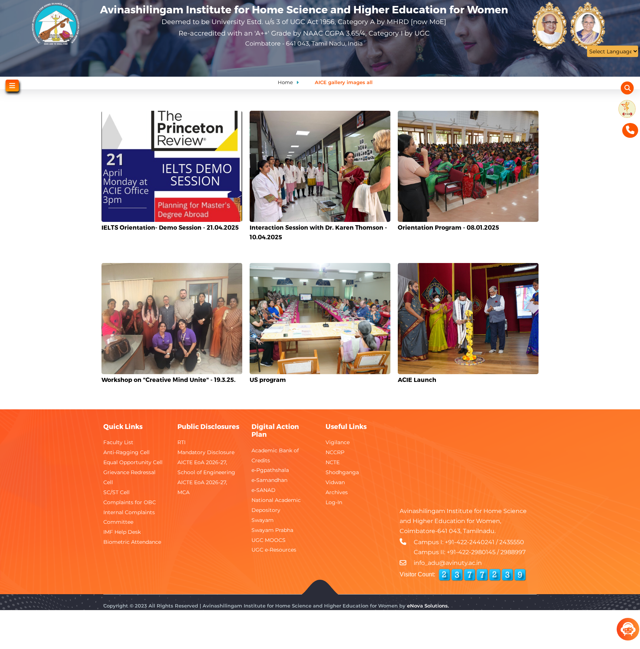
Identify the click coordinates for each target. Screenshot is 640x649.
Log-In (334, 502)
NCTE (333, 462)
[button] (171, 116)
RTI (181, 442)
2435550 (511, 542)
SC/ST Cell (116, 492)
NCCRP (335, 452)
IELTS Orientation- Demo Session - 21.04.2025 (170, 227)
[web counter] (482, 575)
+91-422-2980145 (471, 552)
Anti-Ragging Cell (126, 452)
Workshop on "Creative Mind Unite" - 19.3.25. (168, 379)
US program (268, 379)
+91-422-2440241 (469, 542)
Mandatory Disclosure (205, 452)
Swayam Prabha (272, 530)
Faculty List (118, 442)
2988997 (513, 552)
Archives (337, 492)
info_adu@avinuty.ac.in (448, 562)
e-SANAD (263, 490)
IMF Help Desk (122, 532)
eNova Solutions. (428, 606)
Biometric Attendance (132, 542)
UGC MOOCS (268, 540)
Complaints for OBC (129, 502)
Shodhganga (342, 472)
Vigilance (338, 442)
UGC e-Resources (273, 549)
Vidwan (335, 482)
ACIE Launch (417, 379)
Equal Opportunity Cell (133, 462)
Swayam (262, 520)
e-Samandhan (269, 480)
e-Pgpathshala (270, 470)
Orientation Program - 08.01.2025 (448, 227)
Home (285, 82)
